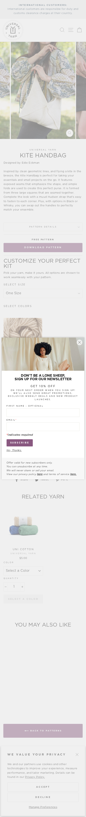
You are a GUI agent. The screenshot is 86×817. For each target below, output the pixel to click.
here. (73, 474)
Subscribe (19, 443)
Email (11, 420)
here (40, 474)
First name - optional (24, 406)
